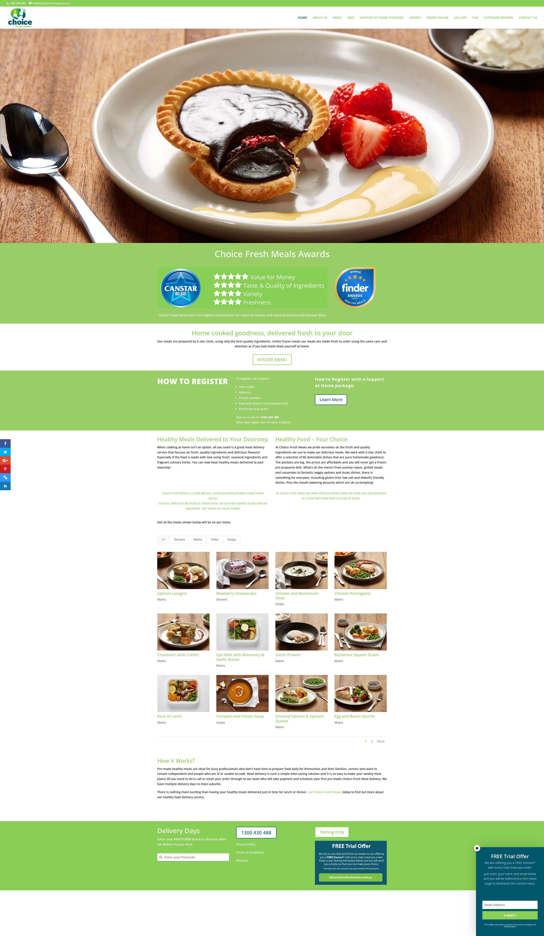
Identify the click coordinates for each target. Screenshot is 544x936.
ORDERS (415, 18)
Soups (231, 539)
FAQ (475, 18)
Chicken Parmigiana (352, 593)
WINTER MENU (272, 359)
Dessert (179, 539)
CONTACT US (528, 18)
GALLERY (460, 18)
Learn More (331, 399)
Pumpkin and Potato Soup (240, 716)
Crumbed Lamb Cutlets (178, 654)
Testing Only (332, 832)
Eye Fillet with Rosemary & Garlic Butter (240, 657)
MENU (337, 18)
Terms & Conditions (250, 852)
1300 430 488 (256, 832)
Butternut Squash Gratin (356, 654)
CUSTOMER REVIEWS (498, 18)
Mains (198, 539)
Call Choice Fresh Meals (325, 792)
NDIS (350, 18)
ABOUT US (320, 18)
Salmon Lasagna (172, 593)
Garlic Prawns (287, 654)
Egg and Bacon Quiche (354, 716)
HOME (302, 18)
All (163, 539)
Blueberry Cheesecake (236, 593)
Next (381, 741)
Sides (215, 539)
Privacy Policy (245, 844)
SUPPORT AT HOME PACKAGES (382, 18)
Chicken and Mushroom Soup (297, 596)
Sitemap (242, 860)
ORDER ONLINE (437, 18)
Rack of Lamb (169, 716)
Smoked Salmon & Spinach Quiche (299, 718)
